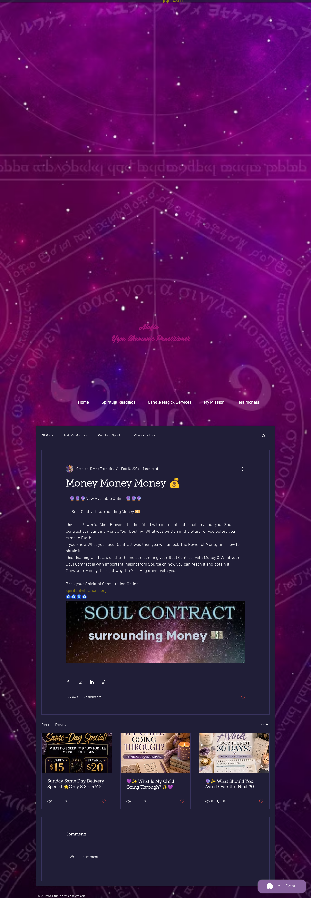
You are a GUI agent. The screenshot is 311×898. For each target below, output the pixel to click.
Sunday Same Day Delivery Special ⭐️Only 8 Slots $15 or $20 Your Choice (75, 784)
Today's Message (76, 436)
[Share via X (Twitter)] (80, 682)
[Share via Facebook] (68, 682)
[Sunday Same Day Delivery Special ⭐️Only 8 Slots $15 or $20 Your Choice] (77, 753)
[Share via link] (103, 682)
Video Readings (145, 436)
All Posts (47, 436)
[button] (263, 435)
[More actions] (242, 469)
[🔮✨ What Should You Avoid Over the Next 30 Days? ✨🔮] (234, 753)
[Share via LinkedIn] (91, 682)
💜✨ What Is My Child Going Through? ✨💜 (150, 785)
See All (265, 724)
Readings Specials (111, 436)
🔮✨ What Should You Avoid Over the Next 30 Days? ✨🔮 (229, 785)
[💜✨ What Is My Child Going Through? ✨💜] (156, 753)
